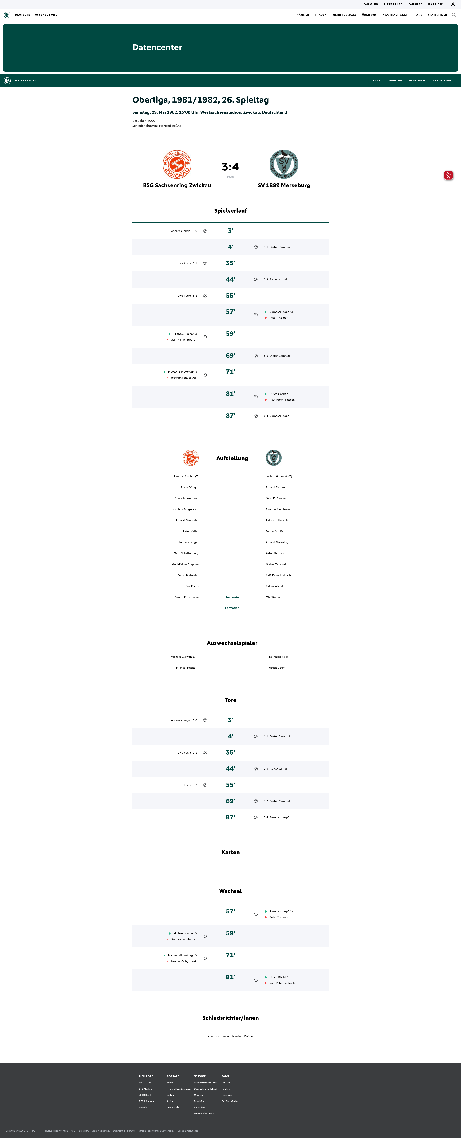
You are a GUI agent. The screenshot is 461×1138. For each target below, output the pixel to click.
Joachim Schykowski (184, 377)
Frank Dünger (190, 487)
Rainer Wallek (278, 279)
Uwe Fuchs (184, 263)
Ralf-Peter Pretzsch (282, 399)
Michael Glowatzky (180, 372)
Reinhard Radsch (277, 520)
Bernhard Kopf (279, 311)
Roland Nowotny (277, 542)
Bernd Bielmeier (188, 575)
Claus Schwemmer (187, 498)
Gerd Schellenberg (186, 553)
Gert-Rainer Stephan (184, 339)
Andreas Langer (181, 231)
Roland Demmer (276, 487)
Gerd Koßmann (276, 498)
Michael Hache (183, 333)
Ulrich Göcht (278, 394)
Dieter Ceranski (280, 247)
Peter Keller (191, 531)
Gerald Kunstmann (186, 597)
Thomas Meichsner (278, 509)
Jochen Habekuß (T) (279, 476)
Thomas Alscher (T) (186, 476)
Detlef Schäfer (275, 531)
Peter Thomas (279, 317)
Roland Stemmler (187, 520)
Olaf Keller (273, 597)
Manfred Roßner (170, 126)
